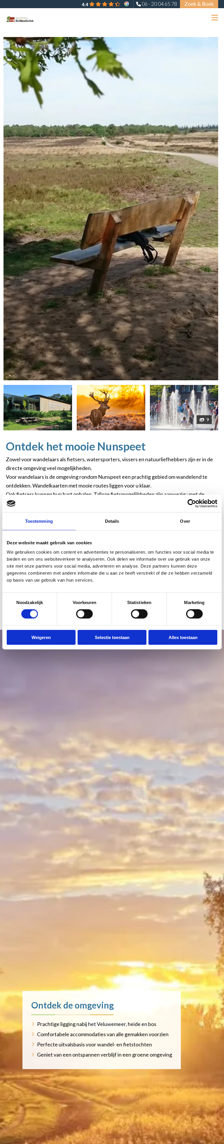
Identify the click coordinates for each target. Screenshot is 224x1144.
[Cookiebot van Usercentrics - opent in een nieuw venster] (191, 503)
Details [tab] (112, 521)
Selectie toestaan (112, 637)
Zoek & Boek (199, 4)
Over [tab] (185, 521)
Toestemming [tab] (39, 521)
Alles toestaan (183, 637)
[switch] (84, 614)
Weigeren (41, 637)
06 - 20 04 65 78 (159, 4)
